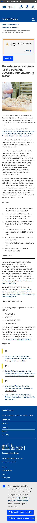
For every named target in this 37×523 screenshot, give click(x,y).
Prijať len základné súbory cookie (22, 518)
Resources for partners (9, 462)
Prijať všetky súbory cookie (20, 512)
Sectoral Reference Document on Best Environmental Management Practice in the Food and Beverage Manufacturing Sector (20, 373)
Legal (3, 474)
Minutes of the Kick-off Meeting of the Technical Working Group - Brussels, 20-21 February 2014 (20, 397)
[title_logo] (10, 7)
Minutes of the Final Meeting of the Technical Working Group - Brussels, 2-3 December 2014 (19, 388)
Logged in (21, 8)
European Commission (9, 24)
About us (4, 431)
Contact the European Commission (12, 458)
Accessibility (5, 435)
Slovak (27, 6)
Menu (33, 20)
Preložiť (8, 58)
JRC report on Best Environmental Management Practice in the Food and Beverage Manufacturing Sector (18, 358)
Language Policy (7, 470)
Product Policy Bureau (9, 27)
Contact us (5, 423)
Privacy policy (6, 477)
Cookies (4, 467)
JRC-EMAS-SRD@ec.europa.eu (19, 339)
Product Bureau (8, 410)
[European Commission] (16, 447)
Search (33, 7)
